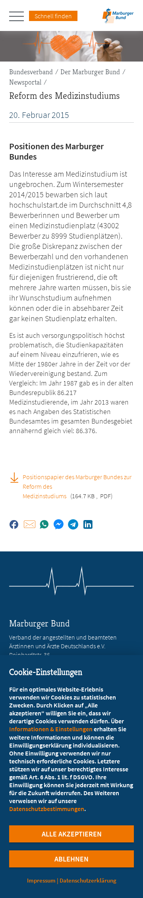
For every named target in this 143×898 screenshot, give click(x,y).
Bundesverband (31, 71)
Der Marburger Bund (90, 71)
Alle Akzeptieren (72, 833)
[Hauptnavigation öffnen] (19, 16)
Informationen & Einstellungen (51, 729)
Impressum (41, 880)
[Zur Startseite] (118, 18)
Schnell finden (53, 16)
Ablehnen (71, 858)
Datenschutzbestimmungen (46, 809)
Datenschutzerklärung (88, 880)
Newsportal (25, 82)
